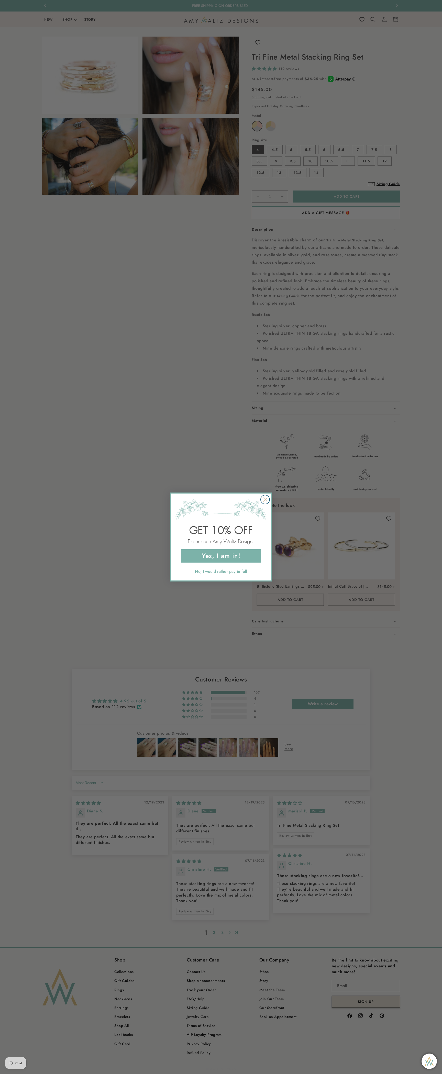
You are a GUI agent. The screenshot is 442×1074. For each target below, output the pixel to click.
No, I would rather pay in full (221, 571)
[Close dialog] (265, 499)
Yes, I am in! (221, 555)
